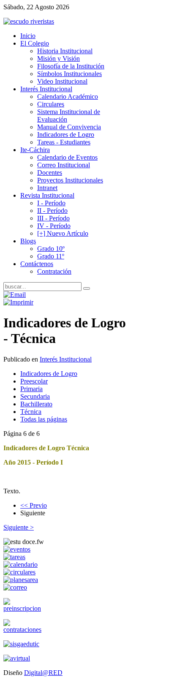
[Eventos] (16, 549)
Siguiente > (18, 527)
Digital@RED (43, 672)
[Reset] (86, 288)
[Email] (14, 294)
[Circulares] (19, 572)
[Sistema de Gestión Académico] (21, 643)
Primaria (31, 388)
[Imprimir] (18, 302)
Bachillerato (36, 404)
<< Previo (33, 505)
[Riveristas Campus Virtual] (16, 658)
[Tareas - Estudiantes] (14, 556)
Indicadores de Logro (48, 373)
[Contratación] (24, 629)
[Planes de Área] (20, 579)
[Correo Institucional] (15, 587)
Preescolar (34, 381)
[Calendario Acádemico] (20, 564)
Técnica (30, 411)
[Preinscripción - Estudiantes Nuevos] (24, 608)
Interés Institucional (66, 359)
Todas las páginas (43, 419)
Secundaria (35, 396)
